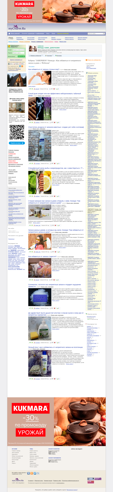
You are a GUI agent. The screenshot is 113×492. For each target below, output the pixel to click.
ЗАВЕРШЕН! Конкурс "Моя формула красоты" (94, 142)
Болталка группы (91, 316)
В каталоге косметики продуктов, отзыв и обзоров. (54, 452)
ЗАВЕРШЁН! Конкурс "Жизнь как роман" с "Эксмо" (93, 219)
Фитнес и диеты (82, 39)
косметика (11, 251)
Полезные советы (92, 290)
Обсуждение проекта (14, 166)
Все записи (31, 66)
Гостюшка (37, 163)
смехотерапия (90, 331)
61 (58, 280)
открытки (89, 355)
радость (89, 337)
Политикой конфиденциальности (14, 69)
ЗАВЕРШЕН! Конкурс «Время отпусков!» (93, 164)
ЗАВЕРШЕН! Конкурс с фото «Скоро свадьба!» (93, 157)
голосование (10, 247)
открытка (89, 349)
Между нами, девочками (70, 69)
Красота (90, 277)
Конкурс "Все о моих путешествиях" (93, 275)
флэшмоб (89, 354)
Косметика (19, 37)
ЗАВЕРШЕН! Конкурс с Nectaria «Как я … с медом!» (93, 154)
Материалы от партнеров (15, 164)
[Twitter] (35, 473)
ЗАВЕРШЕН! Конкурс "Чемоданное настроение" (93, 150)
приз (88, 344)
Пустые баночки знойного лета (15, 190)
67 (58, 308)
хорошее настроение (92, 352)
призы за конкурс (91, 346)
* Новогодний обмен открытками (93, 81)
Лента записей (15, 33)
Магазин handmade (63, 33)
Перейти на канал (16, 143)
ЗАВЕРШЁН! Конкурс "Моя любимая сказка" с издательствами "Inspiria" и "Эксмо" (94, 227)
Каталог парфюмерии (14, 159)
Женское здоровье (82, 37)
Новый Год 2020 (92, 284)
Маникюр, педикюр (56, 39)
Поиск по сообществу (94, 60)
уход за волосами (14, 266)
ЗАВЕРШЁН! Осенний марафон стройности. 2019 (93, 248)
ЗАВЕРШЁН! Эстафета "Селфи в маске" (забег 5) (94, 254)
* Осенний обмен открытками (92, 84)
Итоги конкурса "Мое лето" (14, 211)
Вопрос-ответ (63, 41)
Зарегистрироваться (16, 60)
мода (16, 254)
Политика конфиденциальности (70, 480)
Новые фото (12, 160)
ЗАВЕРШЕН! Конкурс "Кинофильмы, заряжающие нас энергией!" (93, 138)
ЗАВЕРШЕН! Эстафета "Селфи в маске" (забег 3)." (93, 201)
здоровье (14, 248)
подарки (89, 329)
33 (58, 163)
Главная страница (13, 150)
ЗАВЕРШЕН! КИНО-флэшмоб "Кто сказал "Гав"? (93, 118)
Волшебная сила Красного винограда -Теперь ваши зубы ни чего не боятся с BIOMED (16, 218)
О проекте (31, 480)
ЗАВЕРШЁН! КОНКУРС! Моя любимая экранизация (93, 241)
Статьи (56, 41)
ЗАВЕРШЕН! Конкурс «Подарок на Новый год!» (94, 175)
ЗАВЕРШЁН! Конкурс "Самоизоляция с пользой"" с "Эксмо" (93, 231)
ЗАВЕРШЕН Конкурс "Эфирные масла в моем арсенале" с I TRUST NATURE (94, 103)
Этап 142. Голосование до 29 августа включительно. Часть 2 (16, 208)
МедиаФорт (21, 483)
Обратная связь (38, 480)
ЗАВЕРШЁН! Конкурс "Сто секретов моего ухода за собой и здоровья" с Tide (94, 235)
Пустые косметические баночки (14, 261)
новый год (89, 334)
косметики (31, 33)
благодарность (90, 340)
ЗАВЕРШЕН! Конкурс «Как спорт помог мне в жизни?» (94, 171)
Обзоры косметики (13, 41)
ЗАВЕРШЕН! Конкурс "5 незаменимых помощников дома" (94, 127)
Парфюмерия (19, 39)
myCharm (14, 449)
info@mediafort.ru (60, 483)
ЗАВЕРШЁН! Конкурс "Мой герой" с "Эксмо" (94, 223)
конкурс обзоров (20, 250)
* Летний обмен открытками (91, 79)
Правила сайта (57, 480)
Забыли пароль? (11, 56)
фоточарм (89, 348)
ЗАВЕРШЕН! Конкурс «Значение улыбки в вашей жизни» (94, 167)
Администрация (12, 171)
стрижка (12, 263)
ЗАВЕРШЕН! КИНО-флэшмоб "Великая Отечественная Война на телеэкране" (94, 113)
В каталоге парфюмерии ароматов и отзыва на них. (55, 461)
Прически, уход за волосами (36, 457)
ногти (23, 254)
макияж (9, 253)
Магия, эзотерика (92, 278)
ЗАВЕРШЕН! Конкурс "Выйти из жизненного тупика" (93, 131)
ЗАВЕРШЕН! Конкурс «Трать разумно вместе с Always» (94, 179)
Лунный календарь (12, 182)
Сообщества (40, 45)
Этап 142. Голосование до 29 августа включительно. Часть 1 (16, 197)
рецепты (13, 262)
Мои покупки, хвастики (93, 280)
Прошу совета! (91, 295)
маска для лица (11, 254)
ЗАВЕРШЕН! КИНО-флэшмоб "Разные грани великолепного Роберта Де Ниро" (94, 122)
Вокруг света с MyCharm (94, 92)
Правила (10, 173)
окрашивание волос (14, 256)
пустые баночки (21, 260)
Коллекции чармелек (93, 272)
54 (58, 196)
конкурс (89, 326)
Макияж (53, 37)
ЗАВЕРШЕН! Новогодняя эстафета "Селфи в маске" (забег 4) (94, 183)
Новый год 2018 (92, 283)
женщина (10, 248)
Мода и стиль (41, 39)
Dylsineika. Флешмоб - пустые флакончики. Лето (14, 223)
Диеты (9, 178)
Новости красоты (69, 37)
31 (59, 225)
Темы (31, 449)
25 (58, 342)
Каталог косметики (13, 157)
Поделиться (11, 239)
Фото (47, 33)
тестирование (17, 263)
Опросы (10, 183)
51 (59, 251)
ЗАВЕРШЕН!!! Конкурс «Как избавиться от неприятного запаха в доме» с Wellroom (94, 210)
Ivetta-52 (37, 89)
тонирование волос (12, 265)
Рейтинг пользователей (17, 456)
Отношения (90, 287)
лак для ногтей (22, 251)
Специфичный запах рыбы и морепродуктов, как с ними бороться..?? (55, 168)
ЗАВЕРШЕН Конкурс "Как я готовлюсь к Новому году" (94, 98)
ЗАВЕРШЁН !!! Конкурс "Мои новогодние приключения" (93, 215)
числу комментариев (91, 68)
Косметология (30, 39)
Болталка (59, 55)
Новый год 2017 (92, 281)
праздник (10, 260)
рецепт (9, 262)
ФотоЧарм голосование (93, 335)
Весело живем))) (92, 90)
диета (15, 247)
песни (88, 338)
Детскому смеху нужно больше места (17, 99)
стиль (9, 263)
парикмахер (12, 257)
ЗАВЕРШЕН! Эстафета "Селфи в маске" (93, 193)
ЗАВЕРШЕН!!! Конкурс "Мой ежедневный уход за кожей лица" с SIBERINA (94, 205)
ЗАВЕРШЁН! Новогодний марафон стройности (94, 244)
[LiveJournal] (38, 473)
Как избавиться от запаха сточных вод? (43, 69)
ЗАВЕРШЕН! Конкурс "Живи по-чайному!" (93, 134)
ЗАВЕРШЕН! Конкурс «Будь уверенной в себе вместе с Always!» (94, 161)
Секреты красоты (69, 39)
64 (58, 122)
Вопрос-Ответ (91, 95)
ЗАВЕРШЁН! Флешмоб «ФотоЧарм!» (93, 251)
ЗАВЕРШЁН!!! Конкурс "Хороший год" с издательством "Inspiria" (94, 262)
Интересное (91, 266)
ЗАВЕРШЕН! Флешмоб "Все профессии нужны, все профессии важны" (94, 187)
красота (17, 251)
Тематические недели (93, 303)
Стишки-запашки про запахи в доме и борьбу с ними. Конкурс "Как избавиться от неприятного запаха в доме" (54, 202)
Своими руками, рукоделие (92, 299)
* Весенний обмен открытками (92, 76)
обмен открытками (91, 332)
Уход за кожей (30, 37)
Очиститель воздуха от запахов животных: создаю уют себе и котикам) (56, 127)
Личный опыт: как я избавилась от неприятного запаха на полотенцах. (55, 347)
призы (88, 351)
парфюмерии (40, 33)
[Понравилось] (32, 89)
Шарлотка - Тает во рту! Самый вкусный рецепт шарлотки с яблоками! (15, 204)
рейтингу (88, 67)
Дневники (11, 152)
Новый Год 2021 (92, 286)
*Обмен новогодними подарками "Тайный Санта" (93, 88)
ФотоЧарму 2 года (91, 343)
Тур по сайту (12, 169)
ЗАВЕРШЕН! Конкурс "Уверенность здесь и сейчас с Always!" (93, 146)
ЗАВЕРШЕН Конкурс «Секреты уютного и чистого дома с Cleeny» (93, 108)
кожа (9, 250)
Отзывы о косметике (24, 41)
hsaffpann (37, 122)
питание (18, 257)
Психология (90, 296)
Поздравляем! (91, 289)
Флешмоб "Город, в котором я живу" (92, 306)
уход (17, 265)
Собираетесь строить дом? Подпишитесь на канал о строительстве (16, 91)
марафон (20, 253)
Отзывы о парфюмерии (37, 41)
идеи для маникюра (21, 248)
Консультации (11, 180)
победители (22, 257)
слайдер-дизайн (18, 262)
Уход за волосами (42, 37)
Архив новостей (12, 177)
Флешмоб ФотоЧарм (92, 327)
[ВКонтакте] (28, 473)
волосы (17, 246)
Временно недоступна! (93, 96)
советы (23, 262)
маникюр (14, 253)
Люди (53, 33)
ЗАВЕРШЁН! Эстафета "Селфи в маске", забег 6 (94, 258)
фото (24, 269)
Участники (49, 55)
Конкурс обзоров (13, 162)
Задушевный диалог (93, 265)
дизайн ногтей (19, 247)
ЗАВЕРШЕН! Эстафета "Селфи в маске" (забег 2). (93, 197)
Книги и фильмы (92, 271)
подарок (89, 341)
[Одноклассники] (32, 473)
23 (58, 89)
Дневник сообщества (36, 55)
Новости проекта (49, 41)
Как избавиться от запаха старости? (42, 256)
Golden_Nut (37, 225)
